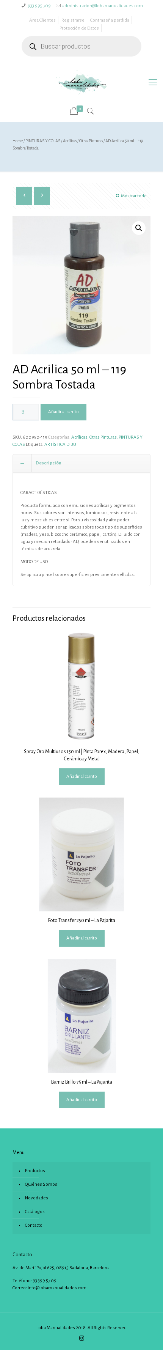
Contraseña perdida (109, 20)
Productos (35, 1170)
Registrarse (73, 20)
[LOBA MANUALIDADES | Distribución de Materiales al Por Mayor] (81, 82)
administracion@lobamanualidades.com (102, 5)
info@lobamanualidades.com (57, 1287)
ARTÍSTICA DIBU (60, 444)
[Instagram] (82, 1338)
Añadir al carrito (63, 411)
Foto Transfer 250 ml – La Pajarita (81, 920)
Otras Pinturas (91, 140)
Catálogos (35, 1211)
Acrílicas (70, 140)
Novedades (36, 1198)
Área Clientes (42, 20)
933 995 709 (39, 5)
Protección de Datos (79, 28)
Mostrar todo (134, 196)
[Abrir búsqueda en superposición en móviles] (81, 46)
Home (18, 140)
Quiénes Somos (41, 1184)
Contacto (33, 1225)
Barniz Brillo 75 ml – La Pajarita (81, 1082)
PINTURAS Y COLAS (42, 140)
